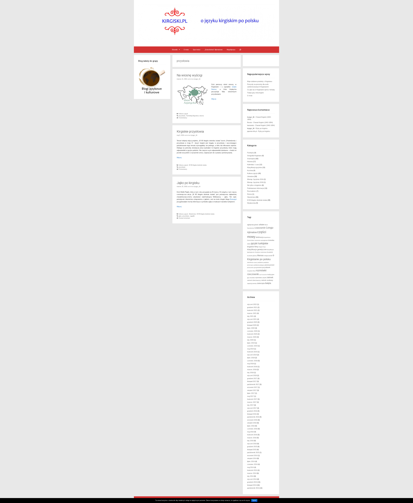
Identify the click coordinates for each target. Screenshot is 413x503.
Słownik (174, 50)
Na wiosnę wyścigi (189, 75)
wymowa (258, 277)
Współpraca (231, 50)
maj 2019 (250, 349)
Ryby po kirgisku (261, 128)
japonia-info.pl (252, 131)
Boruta (249, 122)
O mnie (186, 50)
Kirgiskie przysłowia (190, 131)
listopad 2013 (251, 485)
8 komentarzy (183, 169)
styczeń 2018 (252, 375)
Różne (249, 194)
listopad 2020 (251, 325)
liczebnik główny (252, 255)
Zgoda (254, 500)
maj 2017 (250, 396)
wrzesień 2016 (252, 420)
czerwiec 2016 (252, 429)
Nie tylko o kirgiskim (254, 185)
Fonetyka (250, 153)
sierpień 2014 (252, 458)
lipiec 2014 (251, 461)
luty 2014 (250, 476)
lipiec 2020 (251, 328)
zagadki (192, 216)
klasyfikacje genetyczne (257, 249)
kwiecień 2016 (252, 435)
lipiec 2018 (251, 358)
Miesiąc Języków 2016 (255, 179)
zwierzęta (261, 283)
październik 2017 (253, 384)
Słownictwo (192, 214)
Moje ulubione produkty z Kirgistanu (259, 81)
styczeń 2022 (252, 304)
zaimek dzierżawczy (254, 280)
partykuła (260, 262)
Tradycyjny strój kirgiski (255, 93)
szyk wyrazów (263, 274)
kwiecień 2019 (252, 352)
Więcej (179, 157)
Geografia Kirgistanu (254, 156)
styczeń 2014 (252, 479)
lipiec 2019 (251, 343)
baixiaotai (250, 125)
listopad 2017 (251, 381)
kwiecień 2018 (252, 367)
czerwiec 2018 (252, 361)
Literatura (250, 176)
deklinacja (260, 237)
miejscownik (268, 255)
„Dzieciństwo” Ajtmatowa (213, 50)
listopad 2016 (251, 414)
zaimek (270, 277)
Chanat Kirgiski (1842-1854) (263, 122)
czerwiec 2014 (252, 464)
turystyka (252, 277)
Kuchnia (250, 170)
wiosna (201, 116)
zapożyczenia (251, 283)
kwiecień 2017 (252, 399)
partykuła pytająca (259, 265)
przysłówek (266, 267)
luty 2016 (250, 440)
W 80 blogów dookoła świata (197, 165)
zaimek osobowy (267, 280)
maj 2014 (250, 467)
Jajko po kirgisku (188, 183)
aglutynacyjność (253, 225)
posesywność (269, 265)
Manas (260, 255)
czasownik (259, 228)
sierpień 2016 (252, 423)
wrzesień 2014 (252, 455)
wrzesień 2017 (252, 387)
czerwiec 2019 (252, 346)
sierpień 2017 (252, 390)
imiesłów (271, 240)
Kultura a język (183, 113)
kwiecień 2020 (252, 334)
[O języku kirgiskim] (206, 23)
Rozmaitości (251, 191)
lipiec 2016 (251, 426)
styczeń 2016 (252, 444)
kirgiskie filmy (252, 247)
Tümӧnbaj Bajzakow (192, 116)
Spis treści (196, 50)
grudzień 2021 (252, 307)
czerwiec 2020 (252, 331)
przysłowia (182, 116)
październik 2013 (253, 488)
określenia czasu (252, 262)
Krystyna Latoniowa (261, 252)
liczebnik (270, 252)
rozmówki (261, 270)
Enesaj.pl (233, 199)
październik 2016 (253, 417)
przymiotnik (258, 267)
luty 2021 (250, 316)
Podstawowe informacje (255, 188)
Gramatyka (251, 159)
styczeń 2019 (252, 355)
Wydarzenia (251, 203)
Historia (250, 161)
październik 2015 (253, 452)
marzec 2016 (251, 438)
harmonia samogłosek (261, 240)
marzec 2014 (251, 473)
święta (268, 283)
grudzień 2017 (252, 378)
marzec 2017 (251, 402)
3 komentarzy (183, 118)
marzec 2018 (251, 369)
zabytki (264, 277)
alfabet (261, 225)
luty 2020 (250, 340)
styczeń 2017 (252, 408)
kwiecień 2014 (252, 470)
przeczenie (250, 267)
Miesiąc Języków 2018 (255, 182)
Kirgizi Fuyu (262, 247)
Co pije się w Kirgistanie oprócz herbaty (261, 90)
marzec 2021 (251, 313)
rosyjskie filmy (251, 271)
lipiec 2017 (251, 393)
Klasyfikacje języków (254, 167)
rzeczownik (253, 274)
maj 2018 (250, 363)
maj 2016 (250, 432)
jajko (180, 216)
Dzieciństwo (250, 240)
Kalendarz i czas (253, 164)
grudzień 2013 (252, 482)
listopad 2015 (251, 449)
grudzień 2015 (252, 446)
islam (249, 244)
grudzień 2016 (252, 411)
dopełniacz (267, 237)
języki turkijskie (259, 243)
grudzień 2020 (252, 322)
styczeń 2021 (252, 319)
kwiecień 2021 (252, 310)
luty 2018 (250, 372)
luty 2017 (250, 405)
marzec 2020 (251, 337)
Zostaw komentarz (184, 218)
